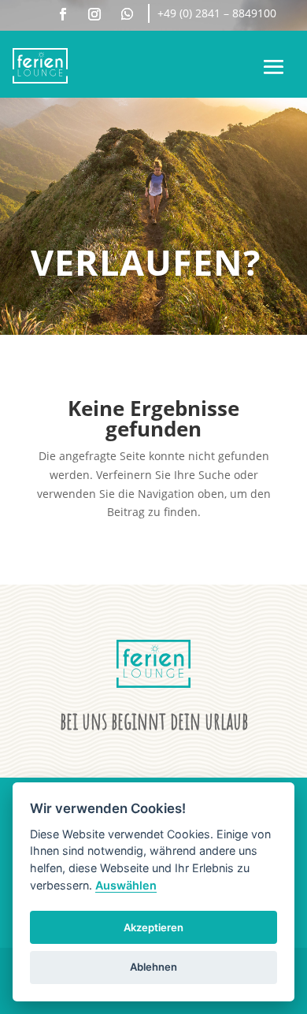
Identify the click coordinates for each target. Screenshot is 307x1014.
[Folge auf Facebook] (63, 14)
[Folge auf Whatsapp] (126, 14)
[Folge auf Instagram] (94, 14)
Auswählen (126, 885)
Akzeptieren (153, 927)
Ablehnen (153, 966)
